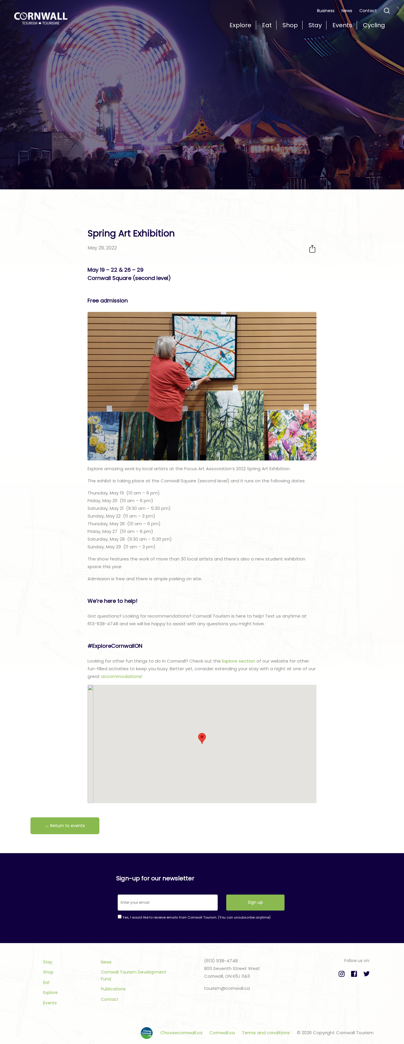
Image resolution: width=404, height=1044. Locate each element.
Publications (113, 989)
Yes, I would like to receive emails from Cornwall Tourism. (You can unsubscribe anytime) (196, 917)
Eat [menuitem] (267, 25)
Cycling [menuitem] (374, 25)
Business (325, 11)
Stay (47, 962)
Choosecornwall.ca (181, 1033)
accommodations (121, 676)
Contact (368, 11)
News (347, 11)
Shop (48, 972)
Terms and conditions (266, 1033)
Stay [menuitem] (315, 25)
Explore (50, 992)
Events (50, 1003)
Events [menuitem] (342, 25)
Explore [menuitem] (240, 25)
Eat (46, 982)
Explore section (238, 661)
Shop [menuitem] (290, 25)
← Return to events (65, 826)
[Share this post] (312, 249)
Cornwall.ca (222, 1033)
